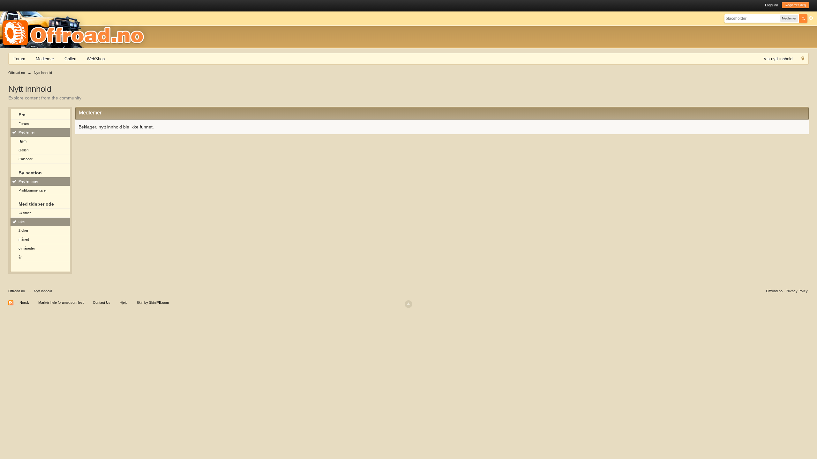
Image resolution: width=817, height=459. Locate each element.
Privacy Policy (797, 291)
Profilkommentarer (33, 190)
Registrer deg (795, 5)
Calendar (26, 159)
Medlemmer (28, 181)
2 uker (23, 230)
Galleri (70, 58)
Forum (19, 58)
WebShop (96, 58)
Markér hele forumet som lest (61, 302)
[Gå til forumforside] (75, 29)
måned (24, 239)
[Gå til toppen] (408, 304)
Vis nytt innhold (778, 58)
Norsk (24, 302)
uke (22, 222)
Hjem (22, 141)
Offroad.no (16, 291)
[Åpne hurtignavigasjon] (802, 59)
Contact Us (101, 302)
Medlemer (45, 58)
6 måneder (27, 248)
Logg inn (771, 5)
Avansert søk (811, 18)
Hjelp (123, 302)
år (20, 257)
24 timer (25, 213)
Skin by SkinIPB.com (153, 302)
